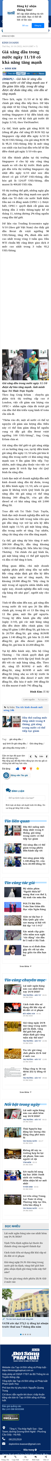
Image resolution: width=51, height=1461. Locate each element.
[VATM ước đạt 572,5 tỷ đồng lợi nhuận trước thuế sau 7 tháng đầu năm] (25, 1303)
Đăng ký (38, 25)
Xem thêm (25, 966)
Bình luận (35, 1460)
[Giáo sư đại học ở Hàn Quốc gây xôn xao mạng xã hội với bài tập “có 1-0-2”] (12, 920)
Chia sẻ (46, 1460)
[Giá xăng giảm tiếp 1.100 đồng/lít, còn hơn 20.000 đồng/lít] (12, 861)
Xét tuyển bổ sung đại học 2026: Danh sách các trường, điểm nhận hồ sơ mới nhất (35, 1177)
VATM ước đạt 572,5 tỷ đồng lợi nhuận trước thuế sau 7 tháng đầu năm (25, 1325)
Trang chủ (5, 1460)
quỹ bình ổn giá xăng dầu (14, 743)
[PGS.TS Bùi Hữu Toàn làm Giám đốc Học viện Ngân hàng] (12, 907)
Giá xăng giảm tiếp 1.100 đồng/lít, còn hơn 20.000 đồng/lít (34, 860)
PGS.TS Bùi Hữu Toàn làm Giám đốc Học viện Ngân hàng (34, 906)
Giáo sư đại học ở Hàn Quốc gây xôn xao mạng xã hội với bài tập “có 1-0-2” (34, 921)
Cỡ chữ (25, 1460)
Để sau (25, 25)
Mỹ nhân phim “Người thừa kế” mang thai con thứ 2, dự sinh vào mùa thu (35, 893)
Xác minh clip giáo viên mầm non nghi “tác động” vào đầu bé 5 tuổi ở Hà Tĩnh (34, 936)
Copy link (15, 1460)
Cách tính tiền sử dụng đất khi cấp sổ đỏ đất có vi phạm (34, 1007)
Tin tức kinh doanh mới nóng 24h (23, 708)
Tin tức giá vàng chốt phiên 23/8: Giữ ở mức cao (34, 1053)
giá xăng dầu (15, 739)
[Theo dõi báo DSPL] (25, 73)
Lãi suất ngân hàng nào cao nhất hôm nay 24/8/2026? (34, 988)
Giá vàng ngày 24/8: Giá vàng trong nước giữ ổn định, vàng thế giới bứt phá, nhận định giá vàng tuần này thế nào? (35, 1030)
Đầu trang (29, 1450)
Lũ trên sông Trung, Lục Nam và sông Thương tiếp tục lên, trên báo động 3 (35, 1200)
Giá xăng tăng (36, 743)
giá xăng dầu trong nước (14, 747)
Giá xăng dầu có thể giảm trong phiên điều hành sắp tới (34, 847)
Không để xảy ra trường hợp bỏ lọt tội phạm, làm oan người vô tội (33, 1155)
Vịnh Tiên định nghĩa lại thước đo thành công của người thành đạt (23, 1245)
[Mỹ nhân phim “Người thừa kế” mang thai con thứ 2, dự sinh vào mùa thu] (12, 892)
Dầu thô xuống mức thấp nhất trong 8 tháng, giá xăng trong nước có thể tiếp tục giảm (34, 724)
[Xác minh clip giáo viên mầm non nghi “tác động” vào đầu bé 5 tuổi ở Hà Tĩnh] (12, 935)
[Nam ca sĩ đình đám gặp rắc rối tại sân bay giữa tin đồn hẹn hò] (12, 950)
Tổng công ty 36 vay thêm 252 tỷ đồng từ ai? (34, 1071)
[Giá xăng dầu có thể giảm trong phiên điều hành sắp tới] (12, 848)
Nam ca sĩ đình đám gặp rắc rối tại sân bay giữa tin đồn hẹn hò (34, 951)
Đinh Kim (10, 68)
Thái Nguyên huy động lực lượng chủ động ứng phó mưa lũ (34, 1133)
